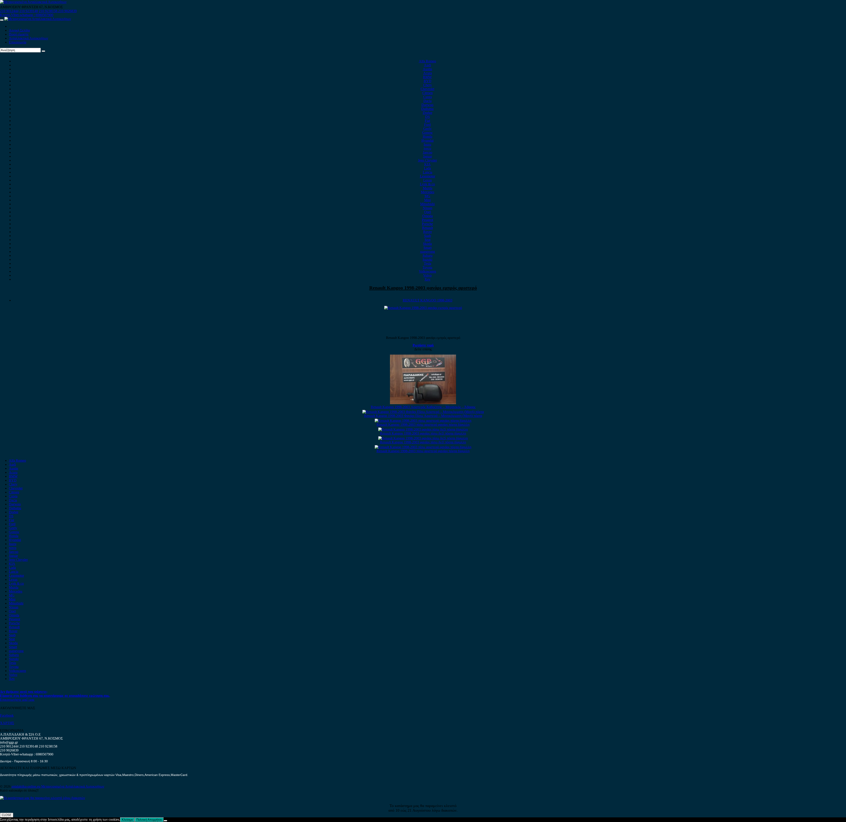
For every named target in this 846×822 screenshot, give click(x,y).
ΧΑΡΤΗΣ (7, 723)
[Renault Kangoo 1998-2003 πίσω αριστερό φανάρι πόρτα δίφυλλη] (423, 420)
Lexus (427, 180)
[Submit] (43, 51)
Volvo (427, 275)
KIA (427, 164)
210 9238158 (48, 11)
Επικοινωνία (17, 42)
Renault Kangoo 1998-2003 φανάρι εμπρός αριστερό (423, 287)
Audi (427, 65)
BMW (427, 77)
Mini (427, 200)
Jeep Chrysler (427, 160)
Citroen (427, 93)
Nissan (427, 208)
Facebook (7, 715)
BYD (427, 81)
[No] (165, 820)
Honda (427, 136)
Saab (427, 236)
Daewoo (427, 105)
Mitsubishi (427, 204)
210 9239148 (28, 11)
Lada (427, 168)
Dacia (427, 101)
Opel (427, 212)
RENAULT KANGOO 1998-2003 (427, 300)
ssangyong (427, 251)
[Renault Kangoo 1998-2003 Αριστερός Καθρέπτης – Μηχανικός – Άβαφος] (423, 403)
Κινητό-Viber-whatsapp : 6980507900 (26, 15)
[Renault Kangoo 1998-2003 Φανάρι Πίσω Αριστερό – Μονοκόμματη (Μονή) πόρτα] (423, 412)
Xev (427, 279)
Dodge (427, 113)
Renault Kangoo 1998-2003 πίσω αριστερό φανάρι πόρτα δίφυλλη (423, 424)
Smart (427, 247)
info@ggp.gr (9, 742)
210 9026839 (67, 11)
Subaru (427, 255)
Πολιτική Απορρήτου (149, 819)
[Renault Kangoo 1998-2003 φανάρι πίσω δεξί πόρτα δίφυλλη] (423, 429)
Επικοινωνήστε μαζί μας (17, 699)
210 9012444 (9, 11)
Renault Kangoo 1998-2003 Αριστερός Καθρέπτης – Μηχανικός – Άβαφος (423, 407)
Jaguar (427, 156)
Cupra (427, 97)
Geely (427, 128)
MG (427, 196)
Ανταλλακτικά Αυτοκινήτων (28, 38)
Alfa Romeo (427, 61)
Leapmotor (427, 176)
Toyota (427, 267)
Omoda (427, 216)
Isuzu (427, 144)
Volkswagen (427, 271)
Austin (427, 69)
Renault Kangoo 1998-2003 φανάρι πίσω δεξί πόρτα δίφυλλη (423, 433)
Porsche (427, 224)
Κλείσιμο (127, 819)
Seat (427, 240)
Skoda (427, 243)
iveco (427, 148)
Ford (427, 124)
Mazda (427, 188)
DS (427, 117)
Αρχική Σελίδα (19, 30)
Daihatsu (427, 109)
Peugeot (427, 220)
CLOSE (6, 815)
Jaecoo (427, 152)
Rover (427, 232)
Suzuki (427, 259)
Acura (427, 73)
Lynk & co (427, 184)
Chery (427, 85)
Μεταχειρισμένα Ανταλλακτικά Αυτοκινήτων (72, 786)
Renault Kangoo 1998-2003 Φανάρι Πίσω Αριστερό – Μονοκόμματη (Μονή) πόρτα (423, 416)
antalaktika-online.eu (26, 786)
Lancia (427, 172)
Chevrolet (427, 89)
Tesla (427, 263)
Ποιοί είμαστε (19, 34)
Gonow (427, 132)
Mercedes (427, 192)
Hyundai (427, 140)
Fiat (427, 121)
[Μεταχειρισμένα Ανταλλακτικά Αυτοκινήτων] (42, 798)
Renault (427, 228)
